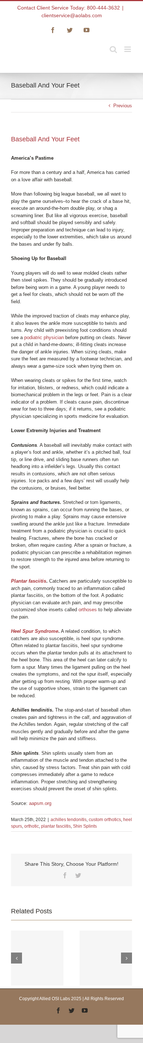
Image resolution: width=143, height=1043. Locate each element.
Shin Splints (85, 826)
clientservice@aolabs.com (71, 15)
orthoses (87, 609)
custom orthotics (105, 819)
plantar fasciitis (56, 826)
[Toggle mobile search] (113, 49)
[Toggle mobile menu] (128, 49)
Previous (122, 105)
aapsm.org (40, 803)
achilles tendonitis (69, 819)
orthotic (31, 826)
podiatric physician (44, 337)
